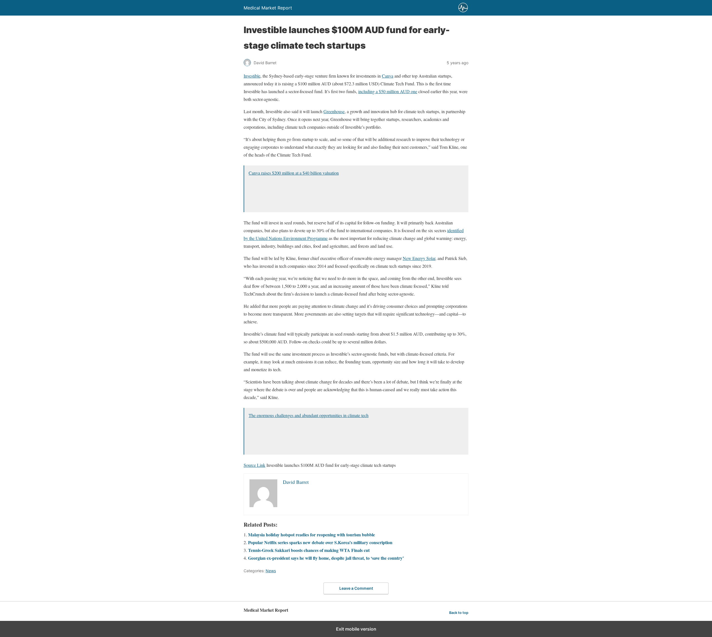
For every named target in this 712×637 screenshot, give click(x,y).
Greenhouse (334, 111)
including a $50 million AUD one (387, 91)
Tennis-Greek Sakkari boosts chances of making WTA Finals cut (309, 550)
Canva (387, 76)
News (271, 570)
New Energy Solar (419, 258)
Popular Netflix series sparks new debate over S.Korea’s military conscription (320, 542)
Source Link (254, 465)
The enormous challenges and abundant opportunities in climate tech (309, 415)
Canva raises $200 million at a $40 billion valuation (294, 173)
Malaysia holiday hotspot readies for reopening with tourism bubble (311, 534)
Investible (252, 76)
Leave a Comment (356, 588)
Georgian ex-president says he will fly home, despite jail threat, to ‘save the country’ (326, 558)
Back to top (458, 613)
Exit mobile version (356, 629)
